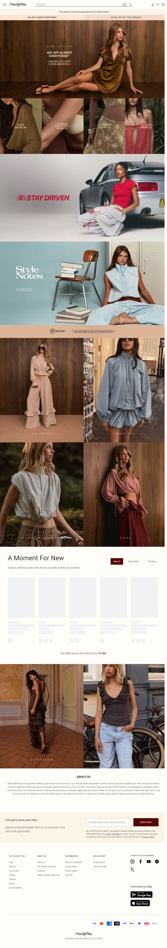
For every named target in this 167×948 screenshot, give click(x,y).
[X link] (132, 870)
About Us (41, 862)
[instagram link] (132, 862)
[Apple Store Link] (141, 903)
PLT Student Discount (46, 866)
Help (11, 862)
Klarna (12, 883)
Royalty (12, 875)
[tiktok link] (157, 862)
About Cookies (71, 871)
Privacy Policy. (149, 837)
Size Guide (13, 871)
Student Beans (15, 888)
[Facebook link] (141, 862)
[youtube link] (149, 862)
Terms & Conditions (73, 862)
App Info (69, 875)
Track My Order (100, 866)
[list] (83, 126)
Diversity (41, 871)
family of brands (113, 834)
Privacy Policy (71, 866)
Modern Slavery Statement (48, 875)
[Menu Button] (5, 5)
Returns (12, 866)
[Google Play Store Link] (141, 894)
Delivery (12, 879)
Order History (99, 862)
